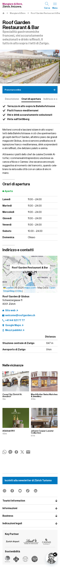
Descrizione (12, 99)
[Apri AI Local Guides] (51, 558)
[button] (30, 274)
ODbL (19, 291)
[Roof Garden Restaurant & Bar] (30, 67)
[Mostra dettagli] (55, 554)
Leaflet (10, 288)
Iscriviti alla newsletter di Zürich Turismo (28, 480)
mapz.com (30, 288)
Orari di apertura (31, 99)
